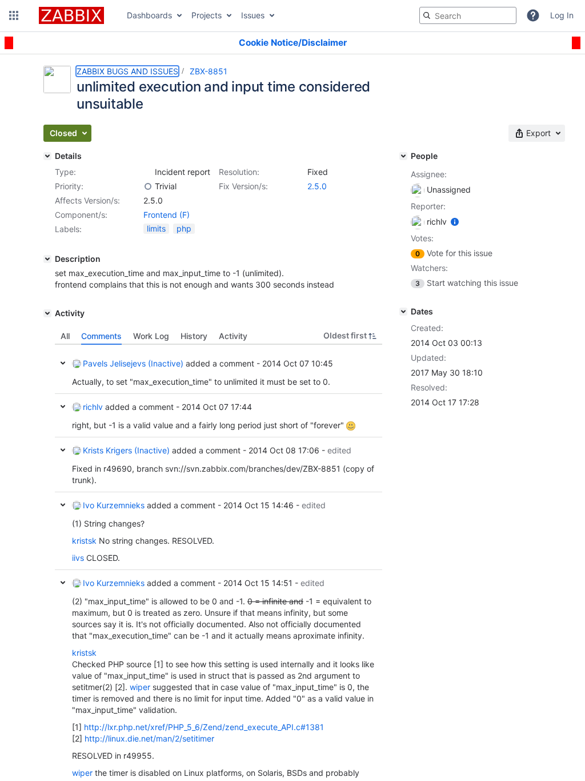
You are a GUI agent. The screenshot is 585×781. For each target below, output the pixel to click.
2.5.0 (317, 186)
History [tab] (194, 336)
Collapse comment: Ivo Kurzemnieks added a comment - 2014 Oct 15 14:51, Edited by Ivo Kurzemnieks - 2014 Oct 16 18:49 (62, 582)
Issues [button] (253, 15)
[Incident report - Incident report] (148, 172)
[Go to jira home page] (71, 15)
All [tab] (65, 336)
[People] (403, 156)
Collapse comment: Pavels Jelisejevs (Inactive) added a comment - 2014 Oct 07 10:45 (62, 363)
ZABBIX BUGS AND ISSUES (127, 71)
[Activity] (47, 313)
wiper (140, 687)
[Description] (47, 259)
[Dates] (403, 312)
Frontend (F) (166, 215)
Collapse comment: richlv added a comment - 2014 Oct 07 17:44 (62, 406)
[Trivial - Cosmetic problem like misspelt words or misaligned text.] (148, 186)
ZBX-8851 (208, 71)
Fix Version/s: (243, 186)
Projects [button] (206, 15)
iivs (78, 558)
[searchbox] (468, 15)
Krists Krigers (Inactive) (126, 450)
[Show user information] (454, 221)
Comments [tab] (101, 336)
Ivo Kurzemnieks (114, 505)
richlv (93, 407)
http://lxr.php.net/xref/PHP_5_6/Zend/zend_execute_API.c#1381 (204, 727)
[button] (14, 15)
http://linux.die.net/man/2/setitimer (149, 738)
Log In (562, 15)
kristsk (84, 540)
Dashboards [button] (149, 15)
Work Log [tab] (151, 336)
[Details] (47, 156)
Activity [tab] (233, 336)
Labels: (68, 229)
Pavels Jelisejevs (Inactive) (133, 363)
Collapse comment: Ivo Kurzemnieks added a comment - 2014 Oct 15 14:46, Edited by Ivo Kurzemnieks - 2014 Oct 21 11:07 (62, 504)
